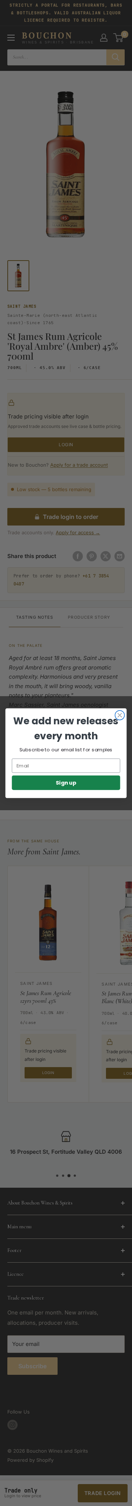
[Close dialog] (120, 715)
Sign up (66, 782)
